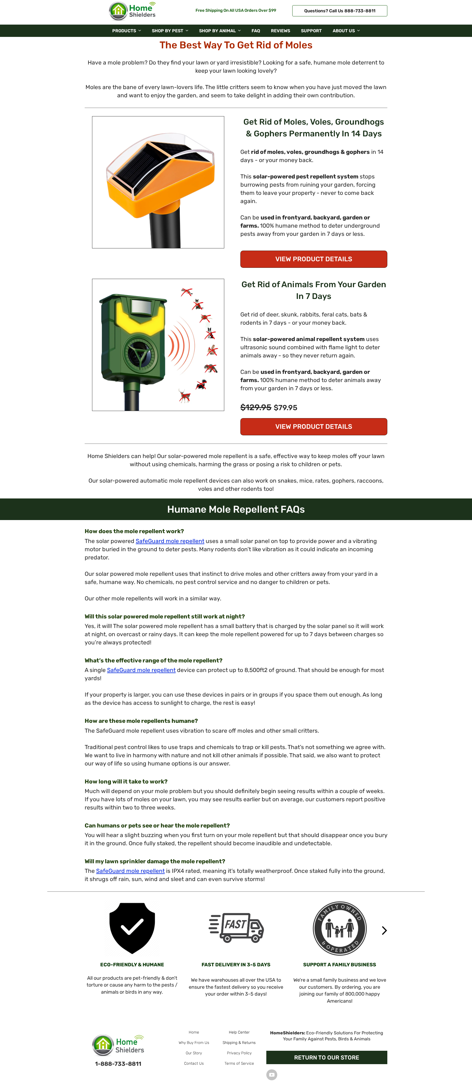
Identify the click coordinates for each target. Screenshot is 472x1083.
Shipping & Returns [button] (239, 1042)
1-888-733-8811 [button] (118, 1063)
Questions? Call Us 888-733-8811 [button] (339, 10)
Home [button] (194, 1032)
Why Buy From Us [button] (194, 1042)
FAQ (256, 30)
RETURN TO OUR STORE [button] (326, 1057)
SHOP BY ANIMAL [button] (217, 30)
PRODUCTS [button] (124, 30)
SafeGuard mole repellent (170, 541)
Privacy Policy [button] (239, 1053)
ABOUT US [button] (344, 30)
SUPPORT (311, 30)
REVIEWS (280, 30)
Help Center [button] (239, 1032)
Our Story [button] (194, 1053)
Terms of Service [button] (239, 1063)
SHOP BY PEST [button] (167, 30)
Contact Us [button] (194, 1063)
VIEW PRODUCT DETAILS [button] (313, 259)
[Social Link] (271, 1074)
